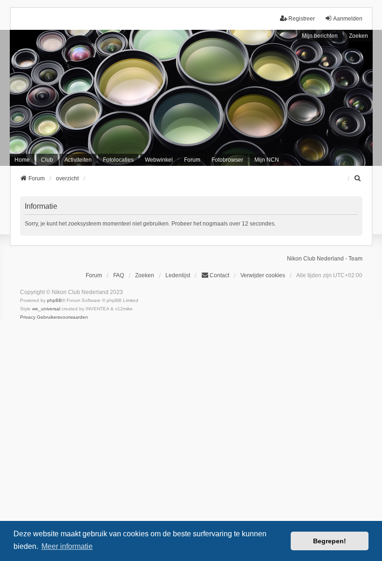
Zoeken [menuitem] (144, 275)
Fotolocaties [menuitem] (118, 160)
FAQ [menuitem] (118, 275)
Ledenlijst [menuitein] (177, 275)
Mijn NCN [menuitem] (266, 160)
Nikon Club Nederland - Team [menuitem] (324, 258)
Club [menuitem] (47, 160)
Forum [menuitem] (192, 160)
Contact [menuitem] (219, 275)
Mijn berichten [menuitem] (320, 36)
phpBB (54, 300)
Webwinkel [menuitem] (159, 160)
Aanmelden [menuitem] (347, 18)
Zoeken (358, 36)
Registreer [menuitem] (301, 18)
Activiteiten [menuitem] (78, 160)
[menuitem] (358, 178)
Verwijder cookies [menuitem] (262, 275)
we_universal (46, 308)
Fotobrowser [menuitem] (227, 160)
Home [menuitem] (22, 160)
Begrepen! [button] (329, 541)
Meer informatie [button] (67, 546)
